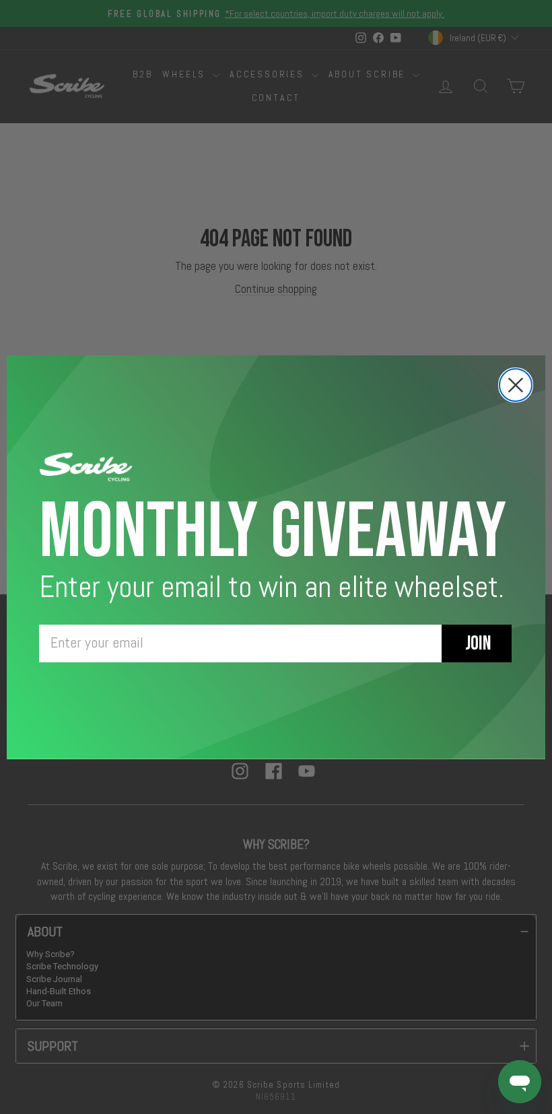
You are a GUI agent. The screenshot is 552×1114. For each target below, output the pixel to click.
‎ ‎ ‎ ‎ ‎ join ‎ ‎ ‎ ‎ (476, 643)
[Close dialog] (515, 385)
